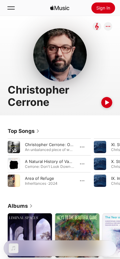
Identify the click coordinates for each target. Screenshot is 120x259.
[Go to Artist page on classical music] (97, 27)
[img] (59, 8)
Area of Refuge (39, 178)
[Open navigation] (11, 8)
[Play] (106, 102)
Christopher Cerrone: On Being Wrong (61, 144)
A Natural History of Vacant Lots (56, 161)
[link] (24, 131)
